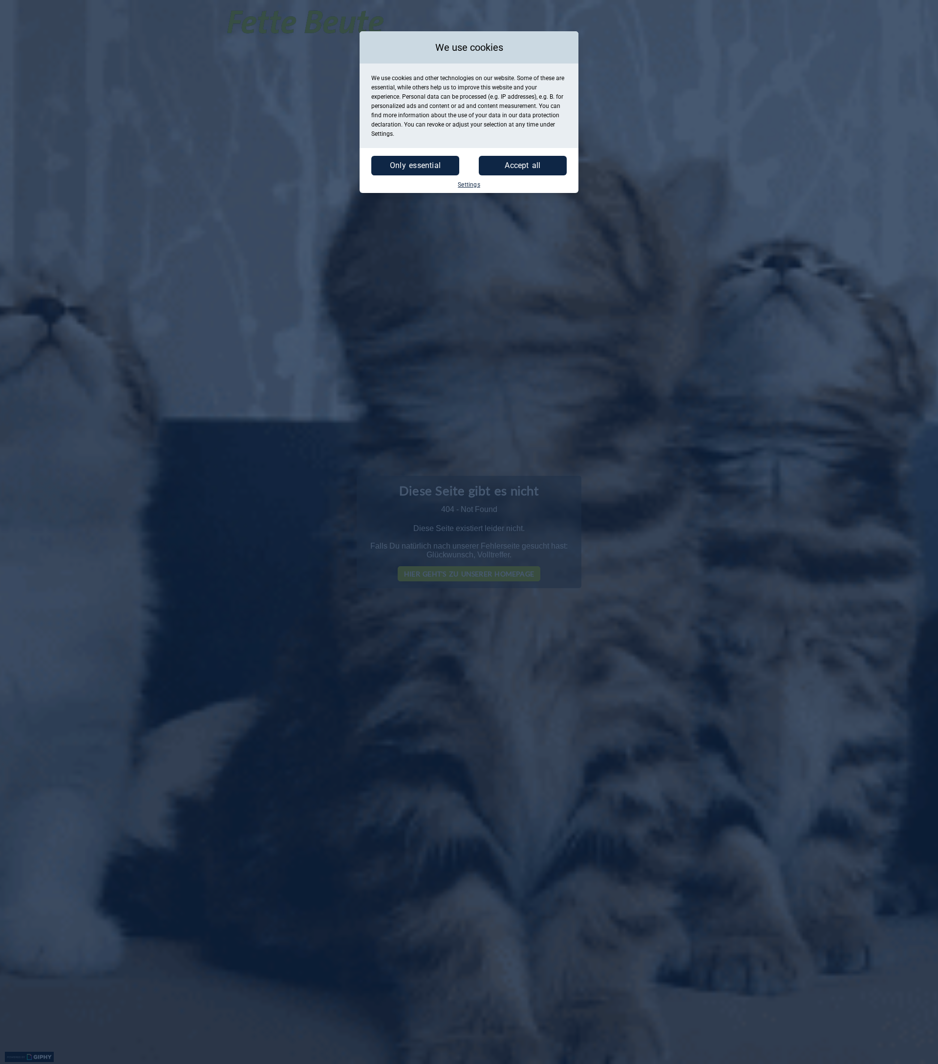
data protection (539, 115)
